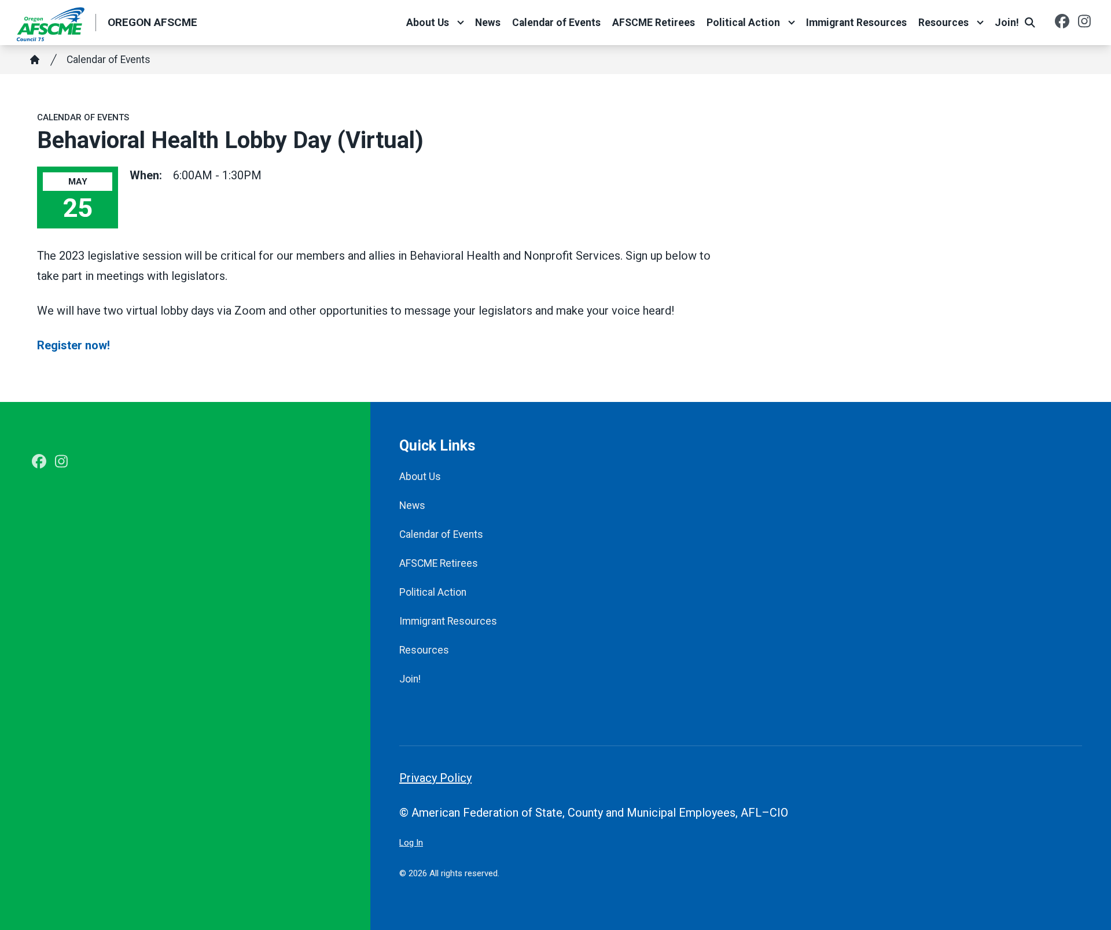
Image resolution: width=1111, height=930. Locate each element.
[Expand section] (460, 22)
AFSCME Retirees (653, 22)
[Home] (35, 59)
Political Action (743, 22)
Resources (943, 22)
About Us (427, 22)
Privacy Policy (435, 778)
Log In (411, 842)
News (488, 22)
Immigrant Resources (856, 22)
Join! (1007, 22)
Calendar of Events (556, 22)
